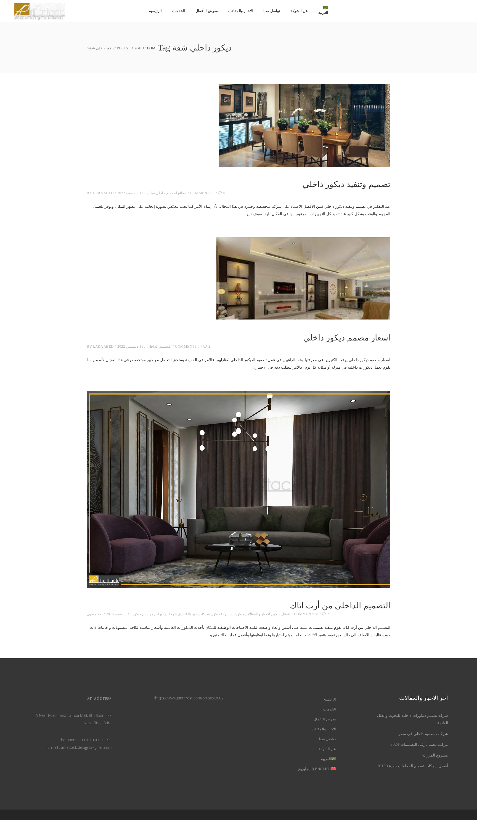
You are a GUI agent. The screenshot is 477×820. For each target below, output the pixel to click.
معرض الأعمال (325, 719)
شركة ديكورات (166, 614)
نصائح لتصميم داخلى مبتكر (167, 193)
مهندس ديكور (143, 614)
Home (152, 48)
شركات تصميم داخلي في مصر (423, 733)
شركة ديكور (221, 614)
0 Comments (202, 193)
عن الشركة (327, 749)
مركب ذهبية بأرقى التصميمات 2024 (419, 744)
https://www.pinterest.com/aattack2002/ (189, 698)
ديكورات (237, 614)
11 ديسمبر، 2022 (130, 193)
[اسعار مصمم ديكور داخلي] (303, 278)
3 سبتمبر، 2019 (117, 614)
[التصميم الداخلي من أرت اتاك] (238, 489)
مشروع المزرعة (435, 755)
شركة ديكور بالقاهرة (194, 614)
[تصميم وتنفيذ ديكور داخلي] (303, 125)
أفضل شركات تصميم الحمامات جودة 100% (413, 765)
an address (99, 698)
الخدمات (329, 709)
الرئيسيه (329, 699)
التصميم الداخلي (159, 346)
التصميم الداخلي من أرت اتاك (340, 605)
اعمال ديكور (281, 614)
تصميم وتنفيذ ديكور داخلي (346, 184)
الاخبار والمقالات (258, 614)
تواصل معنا (327, 739)
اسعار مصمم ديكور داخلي (346, 337)
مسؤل (91, 614)
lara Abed (103, 193)
